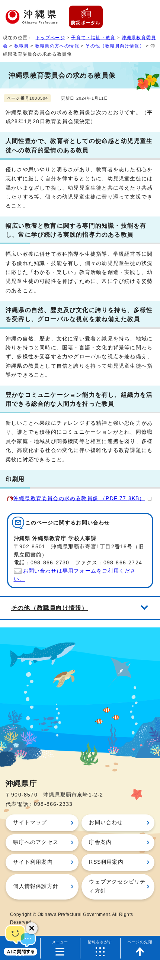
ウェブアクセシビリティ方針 (117, 886)
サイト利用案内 (32, 862)
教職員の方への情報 (57, 46)
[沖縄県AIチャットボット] (20, 939)
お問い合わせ (106, 822)
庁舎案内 (100, 842)
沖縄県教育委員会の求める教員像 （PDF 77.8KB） (79, 498)
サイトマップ (30, 822)
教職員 (21, 46)
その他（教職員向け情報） (114, 46)
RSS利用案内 (106, 862)
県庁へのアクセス (35, 842)
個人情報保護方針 (35, 886)
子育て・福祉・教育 (93, 37)
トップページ (50, 37)
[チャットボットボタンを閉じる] (32, 928)
